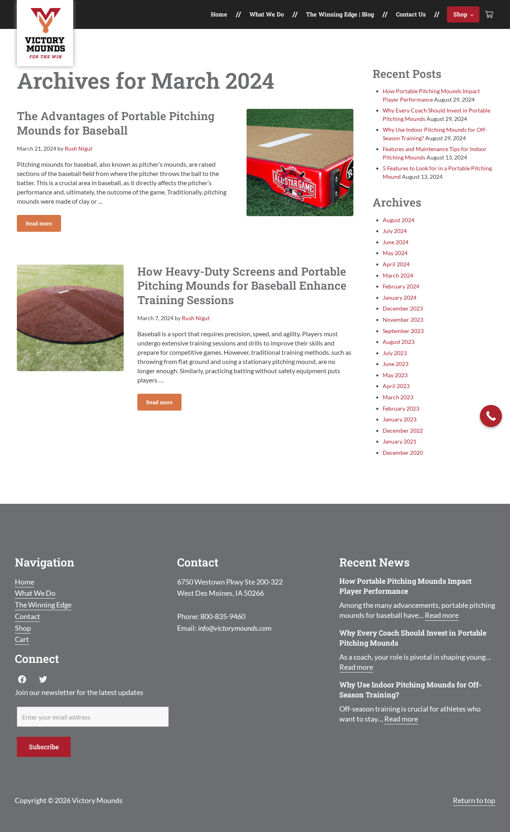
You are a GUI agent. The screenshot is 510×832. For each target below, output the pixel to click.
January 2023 (399, 419)
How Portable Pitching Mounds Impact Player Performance (405, 586)
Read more (43, 224)
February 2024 (401, 286)
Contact (27, 616)
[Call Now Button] (491, 416)
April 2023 (396, 385)
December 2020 (403, 452)
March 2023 (398, 397)
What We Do (35, 593)
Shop (23, 627)
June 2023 (395, 363)
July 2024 (395, 230)
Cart (22, 639)
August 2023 (398, 341)
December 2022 (403, 430)
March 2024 (398, 275)
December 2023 (403, 308)
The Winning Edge (43, 604)
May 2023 (395, 375)
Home (24, 581)
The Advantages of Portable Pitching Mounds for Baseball (115, 123)
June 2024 (395, 242)
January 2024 (399, 297)
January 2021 (399, 441)
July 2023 (395, 353)
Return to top (474, 800)
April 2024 (396, 264)
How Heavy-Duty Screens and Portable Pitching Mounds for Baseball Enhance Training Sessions (242, 285)
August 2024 (398, 220)
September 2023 (403, 330)
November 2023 (403, 319)
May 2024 (395, 252)
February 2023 (401, 408)
